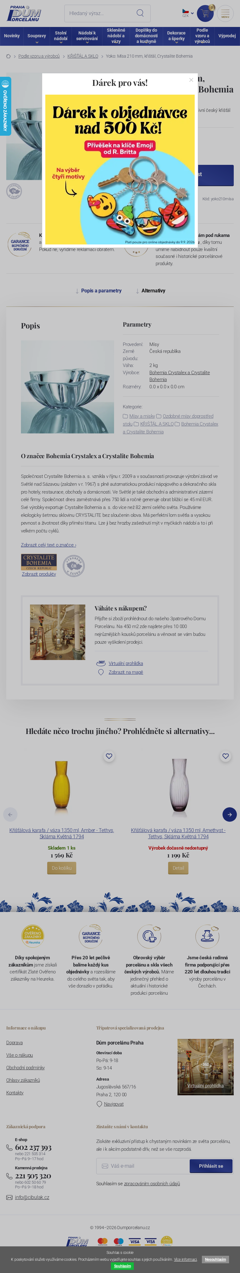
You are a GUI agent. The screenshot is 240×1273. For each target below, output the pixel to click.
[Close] (191, 79)
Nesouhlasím (215, 1259)
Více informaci (185, 1259)
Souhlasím (122, 1266)
